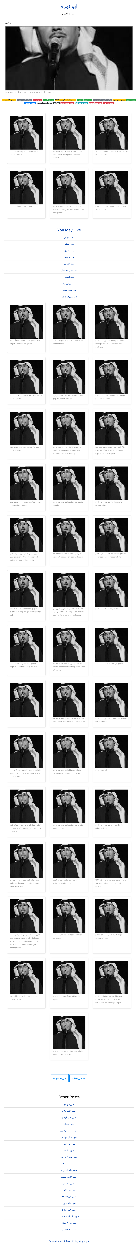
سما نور (56, 103)
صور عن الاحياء (69, 1196)
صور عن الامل (69, 1143)
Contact (59, 1241)
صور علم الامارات (69, 1157)
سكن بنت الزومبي (95, 103)
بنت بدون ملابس (69, 290)
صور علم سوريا (69, 1203)
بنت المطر (69, 277)
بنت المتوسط (69, 257)
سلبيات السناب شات (25, 100)
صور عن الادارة (69, 1209)
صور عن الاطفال (69, 1223)
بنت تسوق (69, 250)
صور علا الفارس (69, 1229)
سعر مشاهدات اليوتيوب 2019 (65, 100)
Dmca (52, 1241)
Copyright (84, 1241)
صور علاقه (69, 1150)
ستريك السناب (48, 100)
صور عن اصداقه (69, 1163)
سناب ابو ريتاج (108, 103)
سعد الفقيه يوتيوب (67, 103)
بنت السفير (69, 244)
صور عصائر (69, 1124)
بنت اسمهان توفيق (69, 296)
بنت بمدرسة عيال (69, 270)
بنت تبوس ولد (69, 283)
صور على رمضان (69, 1176)
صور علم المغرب (69, 1170)
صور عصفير (69, 1183)
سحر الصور (37, 100)
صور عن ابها (69, 1104)
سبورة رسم (131, 100)
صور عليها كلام (69, 1110)
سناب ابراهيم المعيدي (44, 103)
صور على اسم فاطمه (69, 1216)
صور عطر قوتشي (69, 1137)
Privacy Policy (71, 1241)
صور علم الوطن (69, 1117)
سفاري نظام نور (30, 103)
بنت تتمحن (69, 263)
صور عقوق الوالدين (69, 1130)
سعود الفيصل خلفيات (84, 100)
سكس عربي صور (119, 100)
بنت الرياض (69, 237)
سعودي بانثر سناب (9, 100)
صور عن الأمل (69, 1190)
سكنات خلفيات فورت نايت (102, 100)
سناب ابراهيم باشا (81, 103)
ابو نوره (69, 6)
